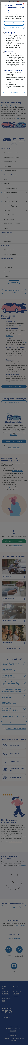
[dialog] (14, 48)
